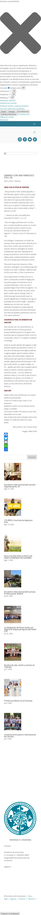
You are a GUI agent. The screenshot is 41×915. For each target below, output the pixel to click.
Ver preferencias (23, 111)
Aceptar (3, 111)
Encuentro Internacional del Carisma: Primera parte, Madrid (20, 593)
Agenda (13, 899)
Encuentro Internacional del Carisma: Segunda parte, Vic (20, 485)
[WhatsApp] (20, 446)
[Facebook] (20, 434)
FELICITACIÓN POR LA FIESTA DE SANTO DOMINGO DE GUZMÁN (18, 557)
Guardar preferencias (8, 114)
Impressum (4, 120)
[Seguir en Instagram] (20, 139)
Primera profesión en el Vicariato (18, 700)
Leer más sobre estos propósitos (12, 109)
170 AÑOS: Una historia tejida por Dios (18, 521)
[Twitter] (20, 438)
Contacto (22, 899)
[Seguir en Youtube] (30, 139)
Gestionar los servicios (8, 103)
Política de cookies (7, 117)
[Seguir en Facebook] (25, 139)
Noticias (18, 181)
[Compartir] (20, 449)
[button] (20, 33)
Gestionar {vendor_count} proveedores (14, 106)
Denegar (12, 111)
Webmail (31, 899)
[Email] (20, 442)
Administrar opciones (8, 100)
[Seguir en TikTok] (35, 139)
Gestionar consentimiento (10, 914)
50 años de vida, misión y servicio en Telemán (19, 666)
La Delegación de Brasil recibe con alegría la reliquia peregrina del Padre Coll (20, 629)
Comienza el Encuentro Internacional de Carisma (20, 735)
